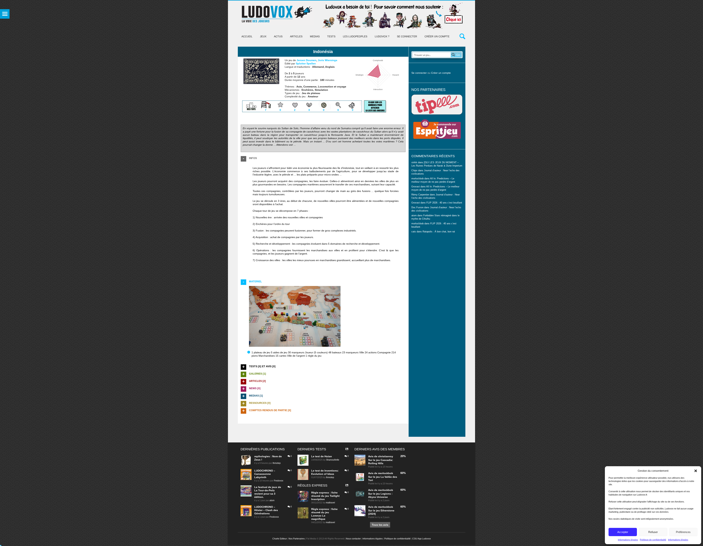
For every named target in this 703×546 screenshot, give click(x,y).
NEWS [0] (255, 388)
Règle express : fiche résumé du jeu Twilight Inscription (325, 496)
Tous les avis (380, 524)
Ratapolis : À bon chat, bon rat (439, 231)
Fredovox (278, 480)
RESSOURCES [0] (260, 402)
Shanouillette (332, 460)
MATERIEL (255, 281)
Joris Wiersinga (327, 60)
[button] (696, 471)
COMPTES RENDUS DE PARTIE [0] (270, 410)
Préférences (683, 532)
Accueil (246, 36)
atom (271, 500)
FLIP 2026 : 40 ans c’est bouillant (444, 202)
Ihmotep (277, 463)
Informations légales (628, 539)
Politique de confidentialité (653, 539)
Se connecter (407, 36)
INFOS (253, 158)
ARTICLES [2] (257, 380)
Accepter (622, 532)
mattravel (330, 502)
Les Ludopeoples (355, 36)
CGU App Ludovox (421, 538)
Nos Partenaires (297, 538)
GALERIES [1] (257, 373)
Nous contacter (353, 538)
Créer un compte (437, 36)
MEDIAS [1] (256, 395)
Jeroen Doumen (306, 60)
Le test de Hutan (321, 456)
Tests (331, 36)
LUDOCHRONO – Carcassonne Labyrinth (264, 474)
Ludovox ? (382, 36)
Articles (296, 36)
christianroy (385, 456)
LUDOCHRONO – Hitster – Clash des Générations (266, 510)
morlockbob (385, 473)
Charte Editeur (279, 538)
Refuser (653, 532)
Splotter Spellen (306, 63)
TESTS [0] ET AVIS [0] (262, 366)
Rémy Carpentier (420, 194)
